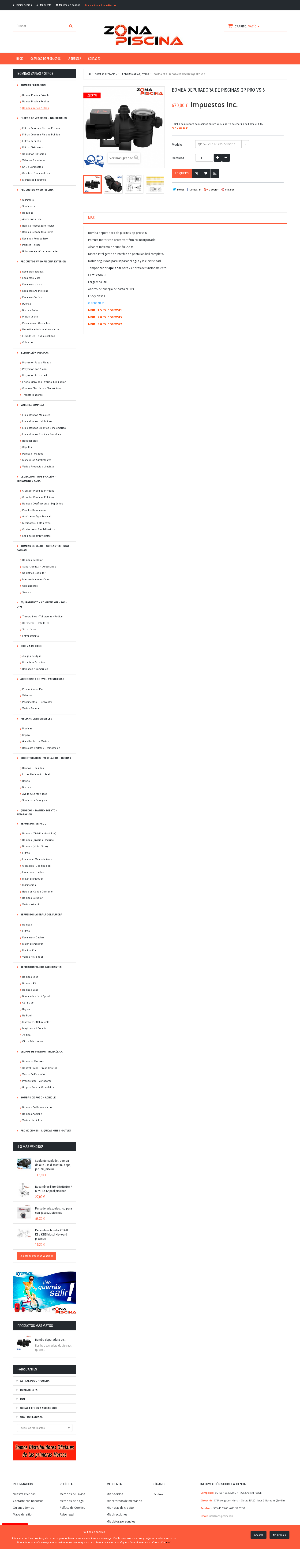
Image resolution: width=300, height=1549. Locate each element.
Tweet (180, 189)
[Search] (70, 26)
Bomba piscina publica (35, 101)
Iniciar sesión (23, 5)
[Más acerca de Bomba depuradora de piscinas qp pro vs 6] (24, 1342)
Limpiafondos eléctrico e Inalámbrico (44, 427)
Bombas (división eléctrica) (38, 840)
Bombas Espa (30, 976)
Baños (26, 781)
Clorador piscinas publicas (38, 497)
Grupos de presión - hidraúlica (41, 1051)
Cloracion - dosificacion (36, 865)
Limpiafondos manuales (36, 415)
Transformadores (32, 394)
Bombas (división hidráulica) (39, 833)
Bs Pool (27, 1015)
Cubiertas (27, 342)
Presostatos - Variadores (37, 1080)
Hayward (27, 1009)
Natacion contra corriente (37, 891)
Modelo (177, 144)
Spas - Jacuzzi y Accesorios (39, 566)
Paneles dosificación (34, 510)
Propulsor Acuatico (33, 662)
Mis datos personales (121, 1521)
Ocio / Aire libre (31, 646)
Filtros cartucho (31, 141)
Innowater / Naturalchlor (36, 1022)
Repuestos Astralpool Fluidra (41, 914)
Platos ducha (30, 316)
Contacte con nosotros (28, 1501)
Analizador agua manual (36, 516)
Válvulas (27, 695)
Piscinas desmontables (36, 718)
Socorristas (29, 629)
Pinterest (229, 189)
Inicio (90, 74)
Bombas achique (32, 1114)
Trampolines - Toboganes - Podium (42, 616)
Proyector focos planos (36, 362)
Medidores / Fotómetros (36, 523)
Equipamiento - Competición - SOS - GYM (42, 604)
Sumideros (28, 206)
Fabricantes (27, 1369)
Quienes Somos (23, 1508)
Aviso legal (67, 1514)
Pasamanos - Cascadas (36, 323)
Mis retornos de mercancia (124, 1501)
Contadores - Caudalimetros (38, 529)
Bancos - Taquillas (33, 768)
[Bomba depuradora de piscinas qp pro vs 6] (92, 184)
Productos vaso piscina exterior (43, 261)
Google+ (213, 189)
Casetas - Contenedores (36, 173)
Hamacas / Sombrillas (35, 669)
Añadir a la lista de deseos (205, 173)
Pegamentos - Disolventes (37, 702)
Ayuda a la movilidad (34, 793)
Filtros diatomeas (32, 147)
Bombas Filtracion (33, 85)
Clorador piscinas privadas (38, 490)
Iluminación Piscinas (34, 352)
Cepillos (27, 447)
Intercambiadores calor (36, 579)
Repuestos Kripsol (33, 823)
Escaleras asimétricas (35, 290)
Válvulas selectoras (33, 160)
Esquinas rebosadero (35, 238)
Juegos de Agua (31, 656)
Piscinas (27, 728)
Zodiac (26, 1035)
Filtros (26, 853)
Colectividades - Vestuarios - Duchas (45, 758)
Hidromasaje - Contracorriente (39, 251)
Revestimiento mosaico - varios (41, 329)
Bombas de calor (32, 560)
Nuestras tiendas (24, 1494)
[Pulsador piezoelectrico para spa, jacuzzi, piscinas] (24, 1211)
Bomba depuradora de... (50, 1339)
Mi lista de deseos (69, 5)
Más (91, 218)
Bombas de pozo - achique (38, 1097)
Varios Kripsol (30, 904)
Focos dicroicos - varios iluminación (44, 382)
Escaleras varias (32, 297)
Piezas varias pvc (32, 689)
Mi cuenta (45, 5)
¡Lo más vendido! (30, 1147)
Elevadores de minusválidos (38, 336)
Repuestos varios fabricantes (41, 967)
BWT (22, 1398)
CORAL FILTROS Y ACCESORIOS (38, 1408)
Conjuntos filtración (34, 154)
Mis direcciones (117, 1514)
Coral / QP (28, 1002)
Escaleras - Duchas (33, 872)
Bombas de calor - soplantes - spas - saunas (44, 548)
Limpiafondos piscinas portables (41, 434)
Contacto (94, 58)
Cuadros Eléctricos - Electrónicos (41, 388)
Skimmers (28, 200)
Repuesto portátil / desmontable (41, 748)
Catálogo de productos (45, 58)
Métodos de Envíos (73, 1494)
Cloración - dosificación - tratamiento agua (36, 478)
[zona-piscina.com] (150, 33)
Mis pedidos (115, 1494)
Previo (84, 184)
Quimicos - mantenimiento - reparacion (37, 812)
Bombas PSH (30, 983)
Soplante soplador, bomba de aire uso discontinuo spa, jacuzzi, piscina (53, 1165)
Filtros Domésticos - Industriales (43, 118)
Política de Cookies (72, 1508)
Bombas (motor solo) (35, 846)
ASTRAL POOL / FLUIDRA (34, 1380)
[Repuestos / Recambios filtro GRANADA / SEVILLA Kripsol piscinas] (24, 1189)
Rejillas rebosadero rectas (38, 225)
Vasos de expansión (34, 1074)
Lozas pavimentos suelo (36, 774)
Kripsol (26, 735)
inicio (19, 58)
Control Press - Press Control (39, 1068)
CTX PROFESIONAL (31, 1416)
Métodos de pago (72, 1501)
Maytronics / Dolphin (34, 1028)
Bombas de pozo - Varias (37, 1107)
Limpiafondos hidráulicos (37, 421)
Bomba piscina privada (35, 95)
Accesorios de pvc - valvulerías (42, 679)
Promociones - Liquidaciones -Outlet (45, 1130)
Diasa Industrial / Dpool (36, 996)
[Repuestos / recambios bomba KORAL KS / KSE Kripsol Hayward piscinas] (24, 1233)
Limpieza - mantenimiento (37, 859)
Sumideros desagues (34, 800)
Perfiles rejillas (31, 244)
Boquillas (27, 212)
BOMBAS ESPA (28, 1390)
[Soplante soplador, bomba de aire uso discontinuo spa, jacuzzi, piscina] (24, 1163)
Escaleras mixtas (32, 284)
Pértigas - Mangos (32, 453)
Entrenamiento (30, 636)
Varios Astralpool (32, 956)
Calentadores (30, 585)
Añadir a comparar (214, 173)
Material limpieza (32, 405)
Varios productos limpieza (38, 466)
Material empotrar (32, 878)
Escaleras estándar (33, 271)
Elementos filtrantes (34, 179)
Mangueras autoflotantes (36, 460)
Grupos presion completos (38, 1087)
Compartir (195, 189)
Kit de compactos (32, 166)
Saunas (26, 592)
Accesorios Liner (32, 219)
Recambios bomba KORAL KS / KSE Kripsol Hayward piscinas (52, 1234)
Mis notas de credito (120, 1508)
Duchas (26, 303)
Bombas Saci (30, 989)
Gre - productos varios (35, 741)
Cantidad (178, 158)
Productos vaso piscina (36, 189)
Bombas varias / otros (35, 108)
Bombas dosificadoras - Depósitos (42, 503)
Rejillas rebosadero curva (37, 232)
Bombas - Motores (33, 1061)
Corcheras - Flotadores (35, 623)
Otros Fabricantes (32, 1041)
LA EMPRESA (74, 58)
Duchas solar (30, 310)
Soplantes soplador (33, 573)
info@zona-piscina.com (221, 1516)
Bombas (27, 924)
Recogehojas (30, 440)
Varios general (31, 708)
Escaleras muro (31, 278)
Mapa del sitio (22, 1514)
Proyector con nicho (34, 369)
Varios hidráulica (32, 1120)
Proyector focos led (34, 375)
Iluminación (29, 885)
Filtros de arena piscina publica (41, 134)
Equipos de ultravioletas (36, 535)
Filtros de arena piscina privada (41, 128)
